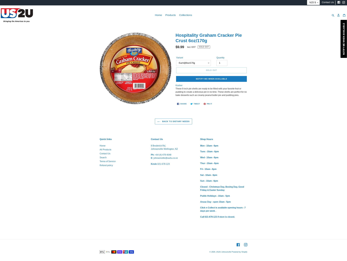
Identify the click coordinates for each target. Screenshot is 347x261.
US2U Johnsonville (223, 252)
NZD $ (312, 2)
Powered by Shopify (239, 252)
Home (102, 146)
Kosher (179, 85)
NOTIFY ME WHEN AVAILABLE (211, 79)
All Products (105, 149)
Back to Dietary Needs (176, 121)
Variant (179, 58)
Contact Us (105, 153)
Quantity (220, 58)
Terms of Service (108, 161)
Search (103, 157)
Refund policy (106, 165)
